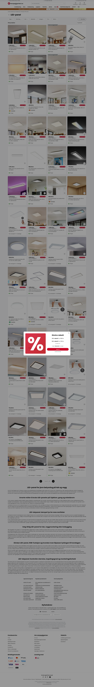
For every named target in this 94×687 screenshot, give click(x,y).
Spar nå (57, 349)
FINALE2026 (57, 346)
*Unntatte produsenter (58, 351)
